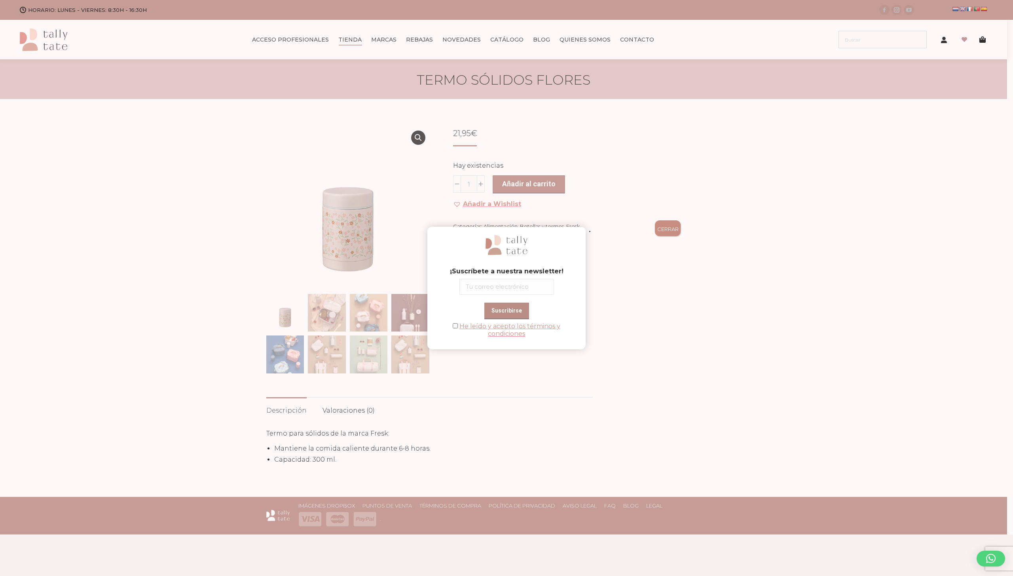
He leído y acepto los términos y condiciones (509, 329)
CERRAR (668, 229)
